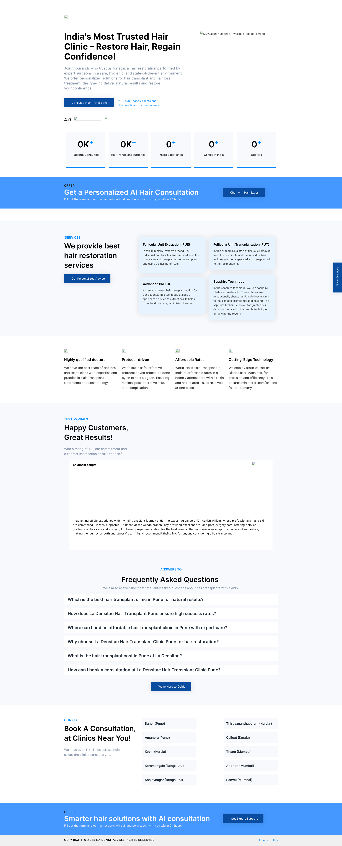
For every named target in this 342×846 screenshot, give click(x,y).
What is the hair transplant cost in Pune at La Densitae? (125, 655)
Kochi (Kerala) (155, 752)
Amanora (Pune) (157, 737)
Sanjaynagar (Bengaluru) (164, 780)
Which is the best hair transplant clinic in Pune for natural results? (136, 599)
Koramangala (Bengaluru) (164, 766)
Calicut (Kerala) (238, 737)
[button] (191, 34)
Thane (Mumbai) (239, 752)
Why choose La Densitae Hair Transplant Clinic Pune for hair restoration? (143, 641)
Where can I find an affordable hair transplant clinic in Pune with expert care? (147, 627)
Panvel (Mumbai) (239, 780)
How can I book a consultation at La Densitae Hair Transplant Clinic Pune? (144, 669)
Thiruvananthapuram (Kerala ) (249, 723)
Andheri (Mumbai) (240, 766)
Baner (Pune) (155, 723)
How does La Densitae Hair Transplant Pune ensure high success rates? (142, 613)
